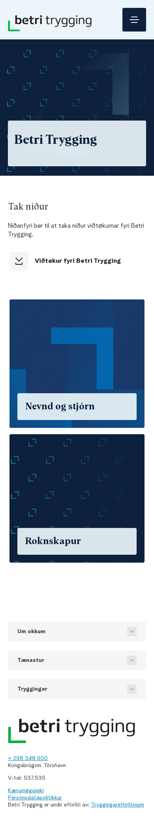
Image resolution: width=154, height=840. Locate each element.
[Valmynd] (134, 20)
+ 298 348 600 (28, 758)
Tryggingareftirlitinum (117, 805)
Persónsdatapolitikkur (35, 798)
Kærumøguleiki (26, 791)
